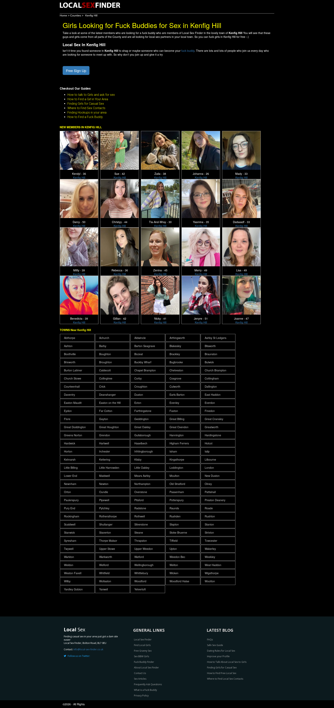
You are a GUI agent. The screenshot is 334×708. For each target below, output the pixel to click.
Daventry (69, 394)
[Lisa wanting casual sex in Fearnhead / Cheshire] (242, 246)
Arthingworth (177, 338)
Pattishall (210, 492)
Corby (138, 378)
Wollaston (105, 581)
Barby (102, 346)
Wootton (210, 581)
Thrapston (140, 540)
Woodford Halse (179, 581)
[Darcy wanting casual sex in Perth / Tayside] (80, 198)
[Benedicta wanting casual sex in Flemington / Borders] (80, 295)
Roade (209, 508)
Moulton (174, 476)
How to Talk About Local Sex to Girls (226, 662)
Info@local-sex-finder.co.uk (88, 649)
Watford (139, 557)
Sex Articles (140, 678)
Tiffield (174, 540)
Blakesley (175, 346)
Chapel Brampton (145, 370)
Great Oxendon (179, 427)
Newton (103, 484)
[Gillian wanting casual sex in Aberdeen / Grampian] (120, 295)
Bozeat (138, 354)
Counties (75, 15)
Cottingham (212, 378)
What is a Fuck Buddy (145, 690)
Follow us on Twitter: (79, 656)
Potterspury (177, 500)
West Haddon (213, 565)
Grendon (104, 435)
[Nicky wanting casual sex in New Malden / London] (161, 295)
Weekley (210, 557)
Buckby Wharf (142, 362)
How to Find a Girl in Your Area (87, 99)
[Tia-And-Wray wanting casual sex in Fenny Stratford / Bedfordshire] (161, 198)
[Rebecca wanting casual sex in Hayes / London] (120, 246)
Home (63, 15)
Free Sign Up (76, 70)
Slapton (174, 524)
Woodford (140, 581)
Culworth (175, 386)
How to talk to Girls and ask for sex (91, 95)
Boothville (70, 354)
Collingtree (105, 378)
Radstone (140, 508)
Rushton (210, 516)
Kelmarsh (70, 459)
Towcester (211, 540)
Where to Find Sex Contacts (86, 108)
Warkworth (105, 557)
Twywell (68, 549)
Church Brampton (215, 370)
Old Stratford (177, 484)
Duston (138, 394)
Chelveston (176, 370)
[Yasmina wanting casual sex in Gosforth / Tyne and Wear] (201, 198)
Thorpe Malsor (108, 540)
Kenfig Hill (91, 15)
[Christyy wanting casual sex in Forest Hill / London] (120, 198)
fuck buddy (187, 51)
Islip (207, 451)
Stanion (209, 524)
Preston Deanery (215, 500)
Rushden (175, 516)
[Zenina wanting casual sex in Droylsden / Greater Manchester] (161, 246)
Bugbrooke (176, 362)
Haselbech (140, 443)
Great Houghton (109, 427)
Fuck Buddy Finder (144, 662)
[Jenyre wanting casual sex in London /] (201, 295)
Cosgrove (175, 378)
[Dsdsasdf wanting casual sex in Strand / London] (242, 198)
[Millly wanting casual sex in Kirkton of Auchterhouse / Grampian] (80, 246)
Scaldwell (69, 524)
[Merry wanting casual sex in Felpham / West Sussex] (201, 246)
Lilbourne (210, 459)
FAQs (210, 639)
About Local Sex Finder (146, 667)
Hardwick (69, 443)
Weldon (68, 565)
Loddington (176, 467)
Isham (173, 451)
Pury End (69, 508)
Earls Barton (177, 394)
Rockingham (71, 516)
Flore (67, 419)
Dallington (211, 386)
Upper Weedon (143, 549)
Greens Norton (73, 435)
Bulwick (209, 362)
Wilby (67, 581)
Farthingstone (142, 411)
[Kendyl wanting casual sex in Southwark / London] (80, 150)
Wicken (174, 573)
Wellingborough (143, 565)
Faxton (174, 411)
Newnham (70, 484)
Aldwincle (140, 338)
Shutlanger (105, 524)
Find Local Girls (142, 645)
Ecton (137, 403)
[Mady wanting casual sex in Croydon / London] (242, 150)
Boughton (105, 354)
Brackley (175, 354)
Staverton (105, 532)
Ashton (68, 346)
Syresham (70, 540)
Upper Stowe (107, 549)
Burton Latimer (73, 370)
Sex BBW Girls (141, 656)
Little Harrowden (109, 467)
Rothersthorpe (108, 516)
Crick (102, 386)
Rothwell (139, 516)
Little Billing (71, 467)
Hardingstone (213, 435)
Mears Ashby (142, 476)
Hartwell (104, 443)
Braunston (211, 354)
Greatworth (211, 427)
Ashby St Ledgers (215, 338)
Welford (104, 565)
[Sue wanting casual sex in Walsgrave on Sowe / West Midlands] (120, 150)
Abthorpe (69, 338)
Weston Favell (72, 573)
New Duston (212, 476)
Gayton (103, 419)
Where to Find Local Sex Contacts (225, 678)
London (209, 467)
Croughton (140, 386)
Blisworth (210, 346)
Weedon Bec (177, 557)
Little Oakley (141, 467)
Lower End (70, 476)
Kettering (104, 459)
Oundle (103, 492)
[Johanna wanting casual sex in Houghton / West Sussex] (201, 150)
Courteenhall (72, 386)
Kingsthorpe (177, 459)
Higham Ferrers (179, 443)
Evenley (174, 403)
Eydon (68, 411)
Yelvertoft (140, 589)
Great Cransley (214, 419)
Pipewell (104, 500)
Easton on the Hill (110, 403)
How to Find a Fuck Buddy (85, 117)
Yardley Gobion (73, 589)
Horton (68, 451)
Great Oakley (142, 427)
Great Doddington (75, 427)
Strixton (209, 532)
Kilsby (137, 459)
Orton (67, 492)
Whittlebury (141, 573)
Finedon (210, 411)
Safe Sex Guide (215, 645)
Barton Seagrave (144, 346)
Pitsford (139, 500)
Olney (208, 484)
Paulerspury (71, 500)
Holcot (208, 443)
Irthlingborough (143, 451)
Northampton (142, 484)
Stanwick (69, 532)
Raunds (174, 508)
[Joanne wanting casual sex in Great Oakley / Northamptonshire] (242, 295)
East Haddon (213, 394)
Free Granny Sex (143, 650)
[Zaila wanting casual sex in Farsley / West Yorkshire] (161, 150)
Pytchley (104, 508)
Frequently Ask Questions (148, 684)
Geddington (141, 419)
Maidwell (104, 476)
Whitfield (104, 573)
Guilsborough (142, 435)
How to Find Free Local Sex (221, 673)
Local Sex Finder (143, 639)
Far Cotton (105, 411)
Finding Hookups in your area (87, 112)
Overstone (140, 492)
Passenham (177, 492)
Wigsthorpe (212, 573)
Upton (173, 549)
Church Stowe (72, 378)
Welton (174, 565)
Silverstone (141, 524)
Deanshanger (107, 394)
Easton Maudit (73, 403)
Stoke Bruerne (178, 532)
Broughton (105, 362)
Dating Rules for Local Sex (221, 650)
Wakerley (210, 549)
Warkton (69, 557)
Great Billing (177, 419)
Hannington (177, 435)
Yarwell (103, 589)
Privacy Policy (141, 695)
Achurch (104, 338)
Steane (138, 532)
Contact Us (140, 673)
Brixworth (69, 362)
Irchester (104, 451)
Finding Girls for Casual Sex (85, 103)
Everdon (210, 403)
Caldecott (105, 370)
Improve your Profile (218, 656)
